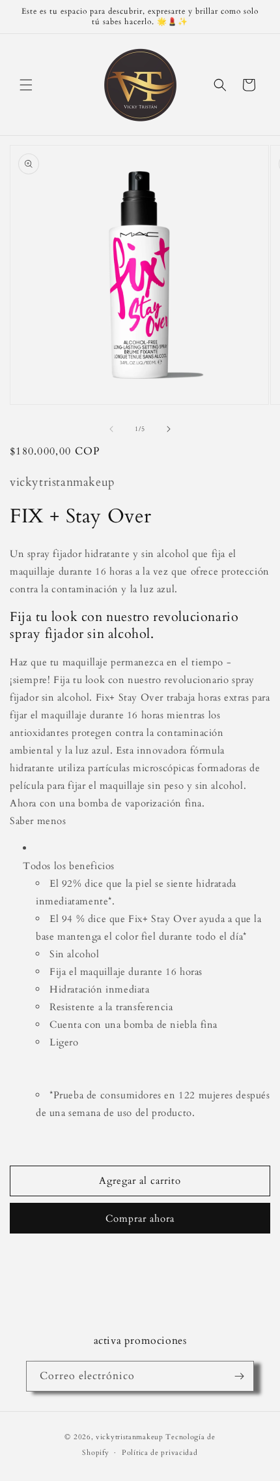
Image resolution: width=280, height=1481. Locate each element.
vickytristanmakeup (129, 1437)
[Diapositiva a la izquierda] (111, 429)
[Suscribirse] (239, 1376)
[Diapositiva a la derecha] (168, 429)
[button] (26, 85)
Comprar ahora (140, 1218)
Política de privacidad (159, 1452)
